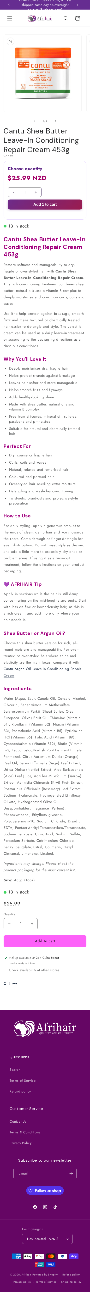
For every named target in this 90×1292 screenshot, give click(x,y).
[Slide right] (55, 121)
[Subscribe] (71, 1173)
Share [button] (12, 983)
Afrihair (26, 1274)
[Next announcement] (77, 4)
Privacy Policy (20, 1143)
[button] (9, 18)
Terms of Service (23, 1080)
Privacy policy (22, 1282)
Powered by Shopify (45, 1274)
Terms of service (46, 1282)
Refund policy (20, 1091)
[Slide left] (34, 121)
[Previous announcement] (9, 4)
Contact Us (18, 1121)
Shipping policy (71, 1282)
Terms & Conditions (25, 1132)
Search (15, 1069)
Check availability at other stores (34, 970)
